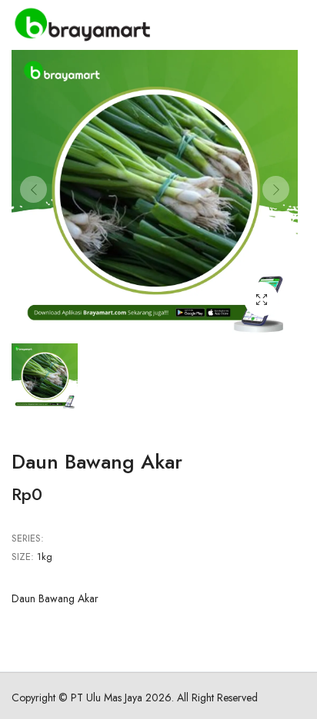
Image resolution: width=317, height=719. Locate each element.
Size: (23, 556)
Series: (28, 538)
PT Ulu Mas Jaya (106, 697)
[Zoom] (261, 299)
